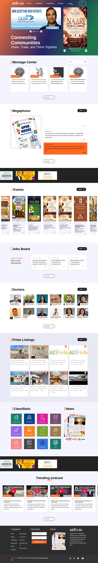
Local (69, 3)
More (84, 126)
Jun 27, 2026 (75, 257)
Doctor (13, 546)
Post (81, 110)
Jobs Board (50, 3)
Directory (60, 3)
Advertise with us (23, 544)
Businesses (14, 543)
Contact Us (23, 537)
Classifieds (39, 3)
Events (29, 3)
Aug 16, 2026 (37, 257)
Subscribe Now (40, 542)
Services (13, 549)
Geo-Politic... (7, 495)
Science (30, 495)
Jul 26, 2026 (56, 257)
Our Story (22, 540)
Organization (23, 533)
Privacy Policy (23, 548)
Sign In (82, 3)
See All (47, 97)
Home (12, 533)
